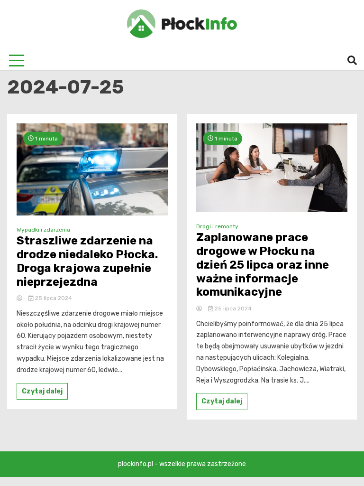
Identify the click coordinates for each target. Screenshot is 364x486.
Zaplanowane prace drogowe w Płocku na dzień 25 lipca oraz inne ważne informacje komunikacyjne (262, 265)
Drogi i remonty (217, 226)
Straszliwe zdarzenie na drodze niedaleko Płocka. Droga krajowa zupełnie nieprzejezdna (87, 261)
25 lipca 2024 (53, 298)
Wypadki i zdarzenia (43, 229)
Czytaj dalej (42, 391)
